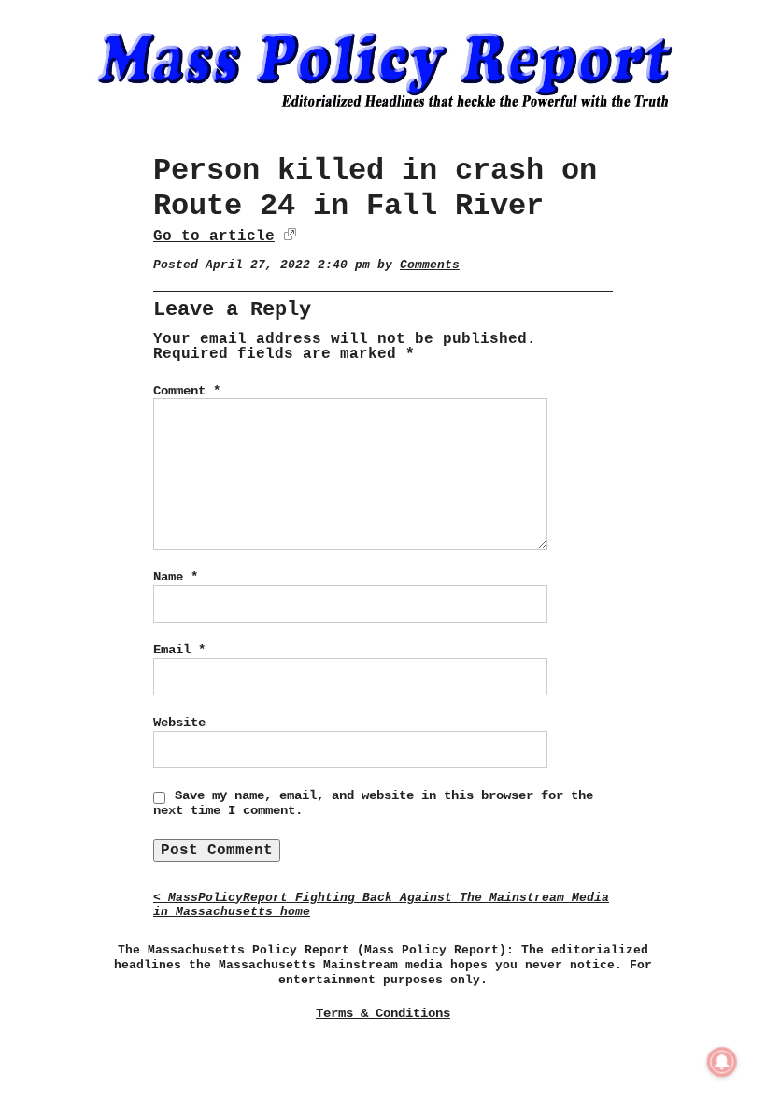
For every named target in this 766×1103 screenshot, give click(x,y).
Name (175, 576)
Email (179, 649)
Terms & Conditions (383, 1013)
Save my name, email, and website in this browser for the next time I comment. (373, 803)
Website (179, 722)
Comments (430, 265)
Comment (186, 390)
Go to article (214, 236)
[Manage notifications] (722, 1062)
